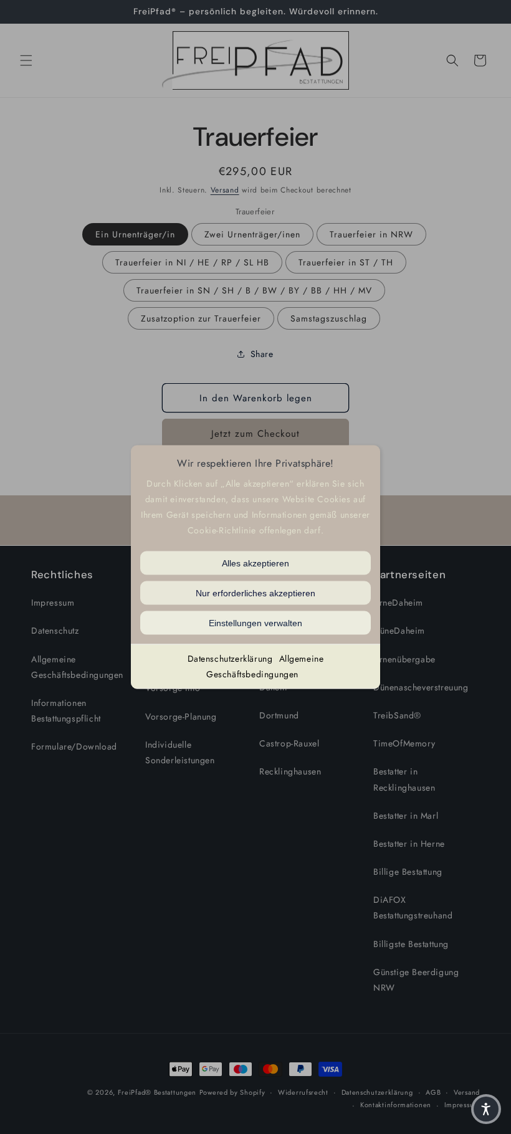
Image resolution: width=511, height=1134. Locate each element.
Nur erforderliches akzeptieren (255, 593)
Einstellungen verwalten (255, 622)
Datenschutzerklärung (230, 658)
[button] (486, 1109)
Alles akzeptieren (255, 563)
